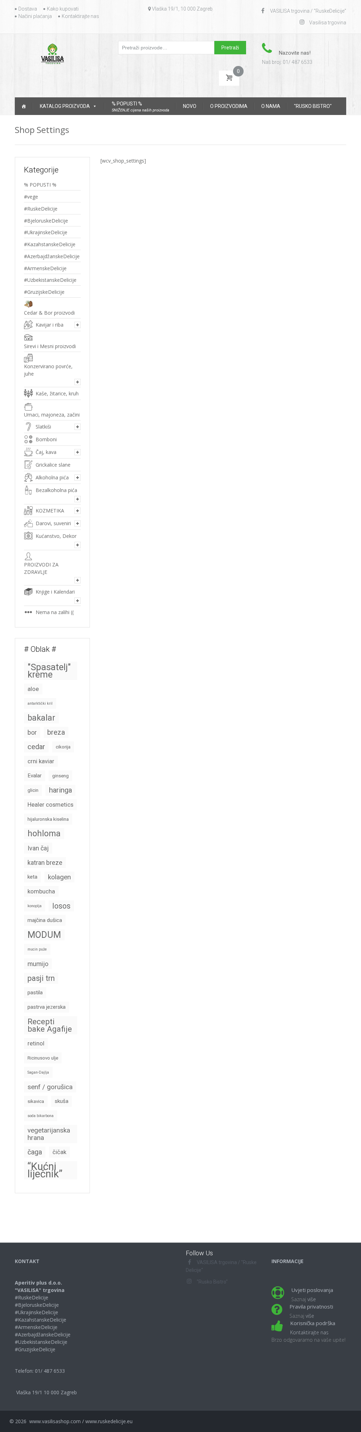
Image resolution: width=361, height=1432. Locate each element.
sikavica (35, 1101)
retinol (35, 1043)
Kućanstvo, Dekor (56, 536)
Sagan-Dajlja (38, 1072)
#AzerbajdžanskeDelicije (52, 256)
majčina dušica (44, 920)
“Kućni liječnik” (44, 1170)
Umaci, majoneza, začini (52, 414)
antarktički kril (40, 703)
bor (32, 732)
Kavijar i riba (49, 324)
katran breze (44, 862)
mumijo (37, 963)
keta (32, 877)
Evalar (34, 775)
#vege (31, 196)
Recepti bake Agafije (49, 1025)
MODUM (44, 934)
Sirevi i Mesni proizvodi (50, 346)
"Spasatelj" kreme (49, 671)
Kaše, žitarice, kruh (57, 393)
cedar (36, 746)
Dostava (27, 9)
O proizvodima (228, 106)
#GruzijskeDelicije (44, 292)
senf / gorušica (50, 1087)
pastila (35, 992)
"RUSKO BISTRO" (313, 106)
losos (61, 906)
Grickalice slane (53, 464)
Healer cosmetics (50, 804)
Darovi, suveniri (53, 523)
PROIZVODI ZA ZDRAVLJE (41, 568)
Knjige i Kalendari (55, 591)
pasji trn (41, 978)
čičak (59, 1152)
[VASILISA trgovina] (52, 53)
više (311, 1299)
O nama (270, 106)
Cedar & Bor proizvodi (49, 312)
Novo (189, 106)
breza (56, 732)
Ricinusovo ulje (42, 1058)
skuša (61, 1101)
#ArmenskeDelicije (45, 268)
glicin (32, 790)
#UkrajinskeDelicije (45, 232)
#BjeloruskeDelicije (46, 220)
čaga (34, 1152)
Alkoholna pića (52, 477)
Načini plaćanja (35, 16)
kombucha (41, 891)
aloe (33, 689)
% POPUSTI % (40, 184)
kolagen (59, 877)
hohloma (44, 833)
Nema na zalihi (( (55, 612)
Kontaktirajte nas (80, 16)
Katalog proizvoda (65, 106)
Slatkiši (43, 426)
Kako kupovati (63, 9)
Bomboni (46, 439)
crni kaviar (40, 761)
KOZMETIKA (50, 510)
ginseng (60, 775)
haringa (60, 790)
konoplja (34, 906)
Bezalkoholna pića (56, 490)
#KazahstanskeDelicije (49, 244)
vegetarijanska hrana (48, 1134)
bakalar (41, 718)
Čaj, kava (46, 452)
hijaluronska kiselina (48, 819)
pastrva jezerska (46, 1007)
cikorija (63, 747)
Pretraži (230, 47)
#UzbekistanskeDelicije (50, 280)
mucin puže (37, 949)
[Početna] (24, 106)
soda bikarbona (40, 1116)
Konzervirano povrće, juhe (48, 370)
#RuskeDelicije (40, 208)
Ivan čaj (38, 848)
